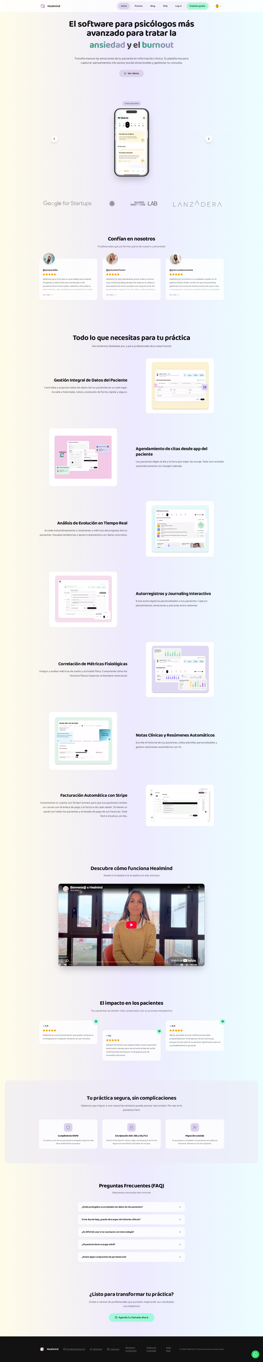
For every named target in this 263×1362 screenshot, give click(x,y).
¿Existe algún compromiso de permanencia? (104, 1257)
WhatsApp (97, 1349)
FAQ (165, 6)
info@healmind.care (75, 1349)
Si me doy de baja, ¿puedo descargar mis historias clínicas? (111, 1219)
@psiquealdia (50, 270)
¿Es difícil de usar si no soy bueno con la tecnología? (108, 1232)
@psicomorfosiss (115, 270)
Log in (178, 6)
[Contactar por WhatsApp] (255, 1354)
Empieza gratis (197, 6)
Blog (152, 6)
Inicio (124, 6)
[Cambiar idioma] (219, 6)
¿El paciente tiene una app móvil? (98, 1244)
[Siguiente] (208, 138)
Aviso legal (168, 1349)
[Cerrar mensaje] (259, 1338)
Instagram (114, 1349)
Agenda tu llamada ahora (133, 1317)
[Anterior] (54, 138)
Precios (138, 6)
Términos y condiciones (131, 1349)
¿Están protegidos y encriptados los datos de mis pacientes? (112, 1207)
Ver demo (133, 73)
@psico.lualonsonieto (181, 270)
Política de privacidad (151, 1349)
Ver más (46, 294)
